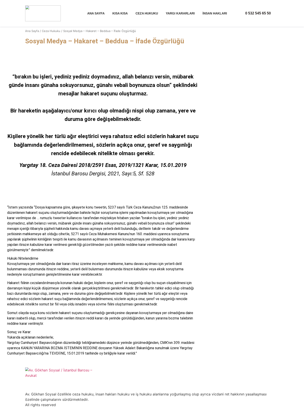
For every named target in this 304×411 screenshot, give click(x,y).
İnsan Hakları (215, 13)
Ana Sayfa (96, 13)
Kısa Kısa (120, 13)
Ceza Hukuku (147, 13)
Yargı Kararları (180, 13)
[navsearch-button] (277, 13)
